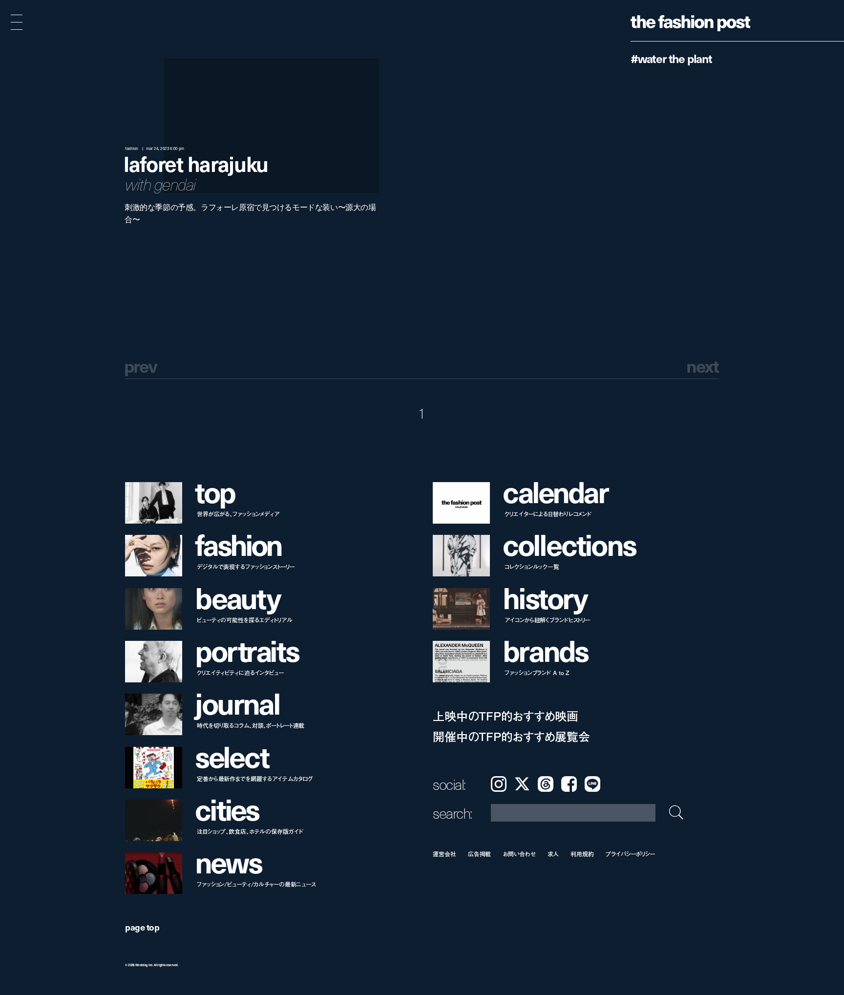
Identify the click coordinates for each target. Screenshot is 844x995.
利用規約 (582, 853)
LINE (592, 784)
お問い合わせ (519, 853)
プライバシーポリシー (630, 853)
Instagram (498, 784)
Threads (545, 784)
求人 (553, 853)
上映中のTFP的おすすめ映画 (505, 715)
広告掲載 (479, 853)
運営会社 (444, 853)
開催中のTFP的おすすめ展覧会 (511, 736)
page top (142, 926)
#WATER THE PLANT (671, 58)
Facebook (569, 784)
